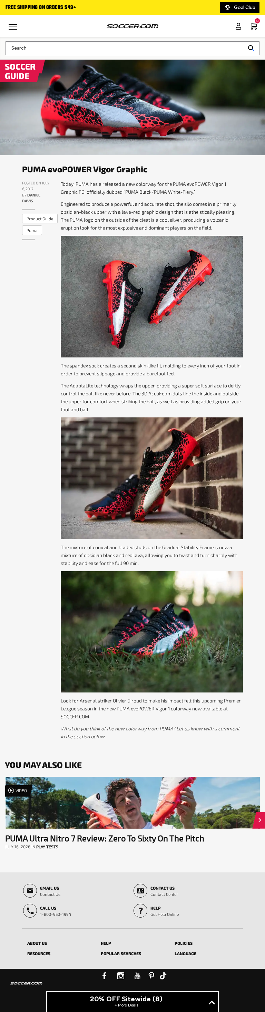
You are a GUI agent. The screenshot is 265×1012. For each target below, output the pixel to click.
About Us (37, 943)
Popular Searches (121, 953)
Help (106, 943)
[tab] (59, 942)
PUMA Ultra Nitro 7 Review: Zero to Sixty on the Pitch (104, 838)
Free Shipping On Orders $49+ (41, 7)
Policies (184, 943)
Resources (38, 953)
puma (32, 230)
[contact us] (26, 987)
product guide (40, 218)
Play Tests (47, 846)
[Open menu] (13, 29)
